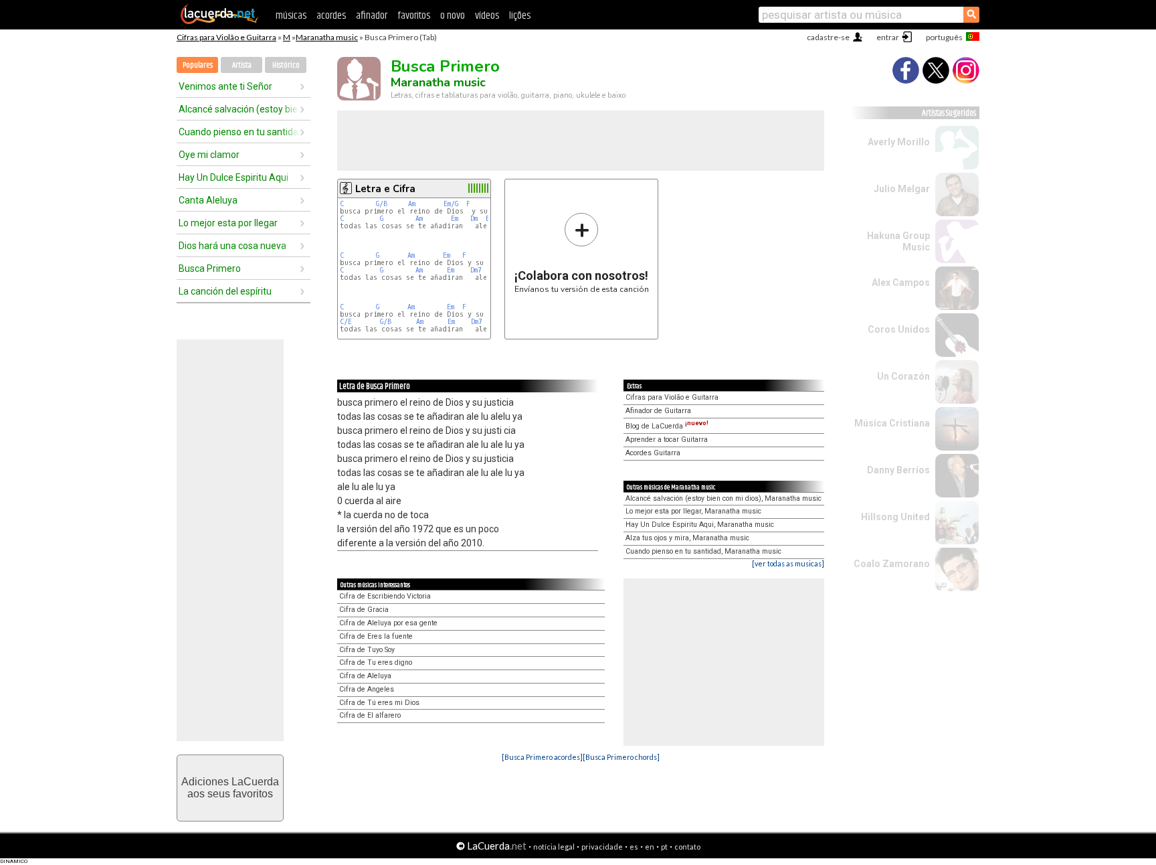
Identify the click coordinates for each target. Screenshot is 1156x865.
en (649, 846)
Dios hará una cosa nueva (232, 245)
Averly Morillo (899, 142)
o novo (452, 15)
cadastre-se (828, 37)
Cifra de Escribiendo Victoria (385, 596)
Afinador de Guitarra (658, 410)
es (634, 846)
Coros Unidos (899, 329)
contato (687, 846)
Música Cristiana (892, 423)
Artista (242, 65)
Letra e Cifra (385, 188)
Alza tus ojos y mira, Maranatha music (687, 538)
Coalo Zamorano (892, 563)
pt (664, 846)
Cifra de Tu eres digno (375, 662)
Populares (198, 65)
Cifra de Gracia (364, 609)
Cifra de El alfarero (370, 715)
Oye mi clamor (209, 154)
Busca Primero (210, 268)
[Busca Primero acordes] (542, 757)
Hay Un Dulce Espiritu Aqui (233, 177)
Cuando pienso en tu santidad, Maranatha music (703, 551)
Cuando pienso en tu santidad (239, 132)
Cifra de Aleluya (365, 676)
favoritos (413, 15)
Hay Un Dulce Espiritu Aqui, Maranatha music (699, 524)
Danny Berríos (898, 470)
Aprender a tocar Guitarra (666, 439)
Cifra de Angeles (366, 689)
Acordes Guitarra (652, 453)
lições (520, 15)
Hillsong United (895, 517)
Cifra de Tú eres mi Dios (379, 702)
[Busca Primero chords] (621, 757)
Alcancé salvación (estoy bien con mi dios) (239, 109)
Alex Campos (901, 282)
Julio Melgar (902, 188)
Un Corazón (903, 376)
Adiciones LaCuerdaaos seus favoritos (230, 787)
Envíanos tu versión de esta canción (581, 253)
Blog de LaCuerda (666, 426)
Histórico (286, 65)
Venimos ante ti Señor (225, 86)
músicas (291, 15)
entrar (887, 37)
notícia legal (554, 846)
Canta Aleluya (208, 200)
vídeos (487, 15)
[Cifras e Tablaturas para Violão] (219, 21)
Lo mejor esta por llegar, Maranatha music (693, 511)
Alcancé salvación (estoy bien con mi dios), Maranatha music (723, 498)
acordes (331, 15)
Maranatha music (327, 37)
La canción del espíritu (225, 291)
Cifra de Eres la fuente (376, 636)
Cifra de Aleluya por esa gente (388, 623)
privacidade (602, 846)
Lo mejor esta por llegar (228, 223)
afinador (371, 15)
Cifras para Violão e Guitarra (226, 37)
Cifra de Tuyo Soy (367, 649)
